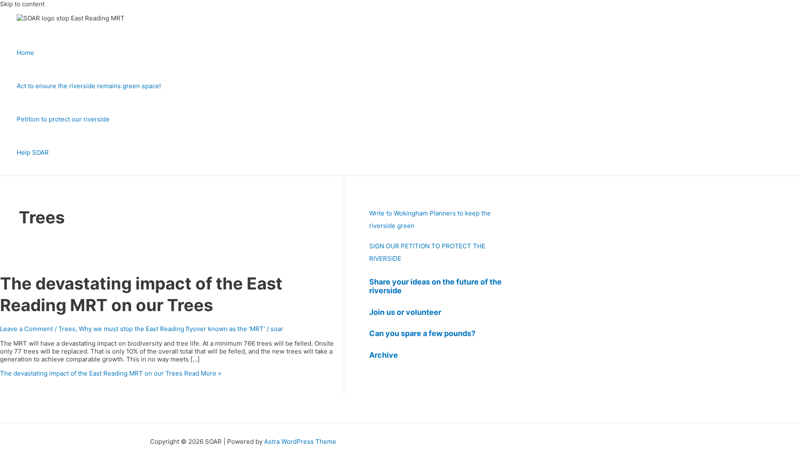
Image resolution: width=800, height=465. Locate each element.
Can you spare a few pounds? (422, 333)
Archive (383, 355)
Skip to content (22, 4)
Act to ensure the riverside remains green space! (89, 86)
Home (25, 53)
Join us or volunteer (405, 312)
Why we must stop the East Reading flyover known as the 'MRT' (172, 329)
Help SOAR (33, 152)
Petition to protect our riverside (63, 119)
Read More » (110, 373)
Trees (66, 329)
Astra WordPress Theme (300, 441)
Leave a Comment (26, 329)
